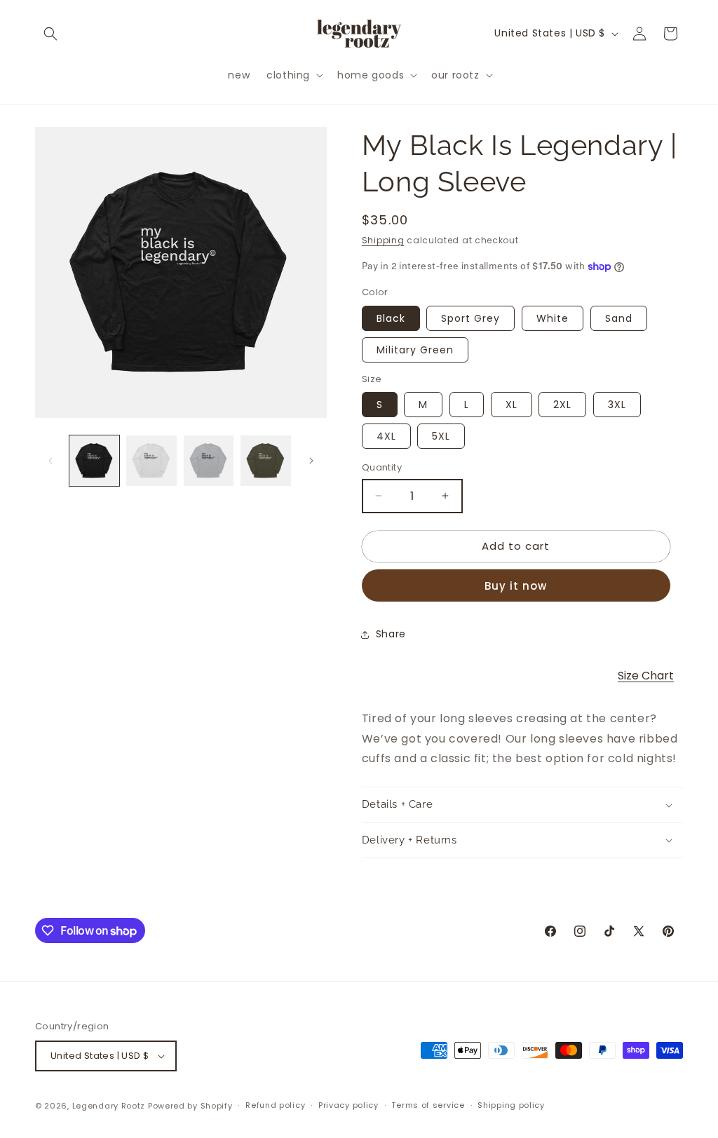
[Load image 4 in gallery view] (265, 460)
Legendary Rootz (109, 1105)
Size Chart (646, 676)
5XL (441, 436)
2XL (562, 405)
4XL (386, 436)
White (552, 318)
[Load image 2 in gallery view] (151, 460)
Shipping (383, 240)
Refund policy (275, 1105)
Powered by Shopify (190, 1105)
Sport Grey (470, 318)
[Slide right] (311, 460)
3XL (617, 405)
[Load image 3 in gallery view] (208, 460)
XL (511, 405)
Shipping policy (511, 1105)
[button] (50, 33)
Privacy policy (348, 1105)
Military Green (415, 350)
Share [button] (391, 634)
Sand (618, 318)
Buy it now (516, 585)
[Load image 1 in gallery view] (94, 460)
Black (391, 318)
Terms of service (427, 1105)
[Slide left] (50, 460)
